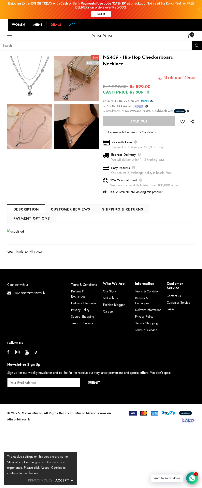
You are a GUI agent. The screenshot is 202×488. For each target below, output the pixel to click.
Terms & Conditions (143, 132)
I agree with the (118, 132)
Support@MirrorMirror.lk (29, 293)
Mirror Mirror (102, 35)
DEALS (56, 24)
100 (112, 192)
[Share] (191, 121)
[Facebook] (8, 352)
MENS (38, 24)
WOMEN (18, 24)
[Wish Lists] (182, 121)
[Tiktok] (35, 352)
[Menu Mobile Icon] (9, 35)
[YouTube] (26, 352)
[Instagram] (17, 352)
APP (72, 24)
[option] (29, 103)
